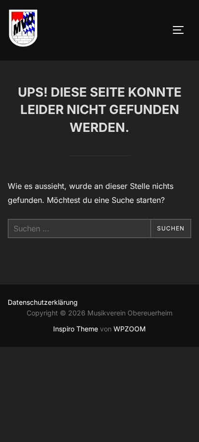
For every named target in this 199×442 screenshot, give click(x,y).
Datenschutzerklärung (43, 302)
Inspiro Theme (75, 329)
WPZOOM (130, 329)
